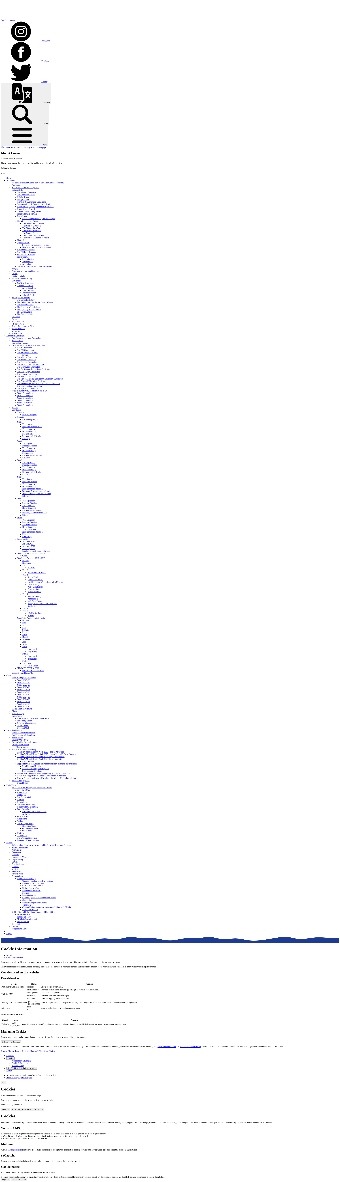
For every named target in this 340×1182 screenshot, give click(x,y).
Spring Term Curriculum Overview (42, 603)
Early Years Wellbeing (26, 809)
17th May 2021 (28, 548)
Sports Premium (18, 328)
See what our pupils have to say (35, 245)
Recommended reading (32, 455)
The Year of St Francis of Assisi (35, 238)
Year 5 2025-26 (23, 690)
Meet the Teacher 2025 (32, 426)
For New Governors (25, 283)
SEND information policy (28, 919)
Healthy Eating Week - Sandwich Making (45, 582)
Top (3, 1082)
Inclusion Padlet (23, 914)
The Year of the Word (31, 228)
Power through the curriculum (34, 902)
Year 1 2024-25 (23, 694)
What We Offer (23, 790)
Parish (14, 319)
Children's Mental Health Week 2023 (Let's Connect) (39, 759)
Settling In (21, 795)
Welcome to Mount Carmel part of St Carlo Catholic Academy (38, 183)
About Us (10, 180)
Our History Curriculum (27, 374)
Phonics (15, 407)
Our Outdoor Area (30, 828)
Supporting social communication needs (39, 898)
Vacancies (16, 331)
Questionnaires (23, 242)
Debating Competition (26, 723)
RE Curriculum (23, 197)
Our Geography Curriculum (28, 371)
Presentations (17, 876)
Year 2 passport (28, 443)
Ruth (24, 623)
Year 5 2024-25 (23, 704)
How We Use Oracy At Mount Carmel (33, 718)
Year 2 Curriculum (25, 395)
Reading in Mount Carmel (33, 883)
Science (31, 615)
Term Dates (16, 924)
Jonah (24, 646)
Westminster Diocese (26, 250)
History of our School (21, 297)
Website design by (19, 1078)
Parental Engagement (20, 780)
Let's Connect (28, 761)
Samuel (25, 630)
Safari (46, 1051)
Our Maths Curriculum (26, 360)
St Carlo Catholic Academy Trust (25, 187)
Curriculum (22, 802)
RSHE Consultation (20, 847)
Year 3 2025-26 (23, 685)
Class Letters (33, 666)
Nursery (20, 412)
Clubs (14, 711)
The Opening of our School (28, 307)
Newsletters (17, 871)
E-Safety (26, 438)
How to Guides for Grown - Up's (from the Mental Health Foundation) (46, 778)
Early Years (11, 785)
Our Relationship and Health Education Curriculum (38, 383)
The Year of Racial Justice (33, 223)
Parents (9, 843)
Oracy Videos (23, 725)
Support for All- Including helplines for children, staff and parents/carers (47, 764)
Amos (24, 644)
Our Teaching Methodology (23, 735)
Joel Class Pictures (35, 601)
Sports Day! (33, 577)
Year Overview (28, 429)
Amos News (33, 599)
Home (9, 178)
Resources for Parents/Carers (34, 811)
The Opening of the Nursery (29, 309)
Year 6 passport (28, 520)
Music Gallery (18, 713)
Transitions (26, 905)
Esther (25, 632)
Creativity (10, 675)
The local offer (23, 921)
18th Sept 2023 (28, 541)
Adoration (26, 264)
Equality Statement (19, 864)
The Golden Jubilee (25, 314)
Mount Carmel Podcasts (22, 709)
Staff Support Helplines (32, 771)
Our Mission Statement (26, 192)
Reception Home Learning (28, 840)
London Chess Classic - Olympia (36, 551)
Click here (32, 529)
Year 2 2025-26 (23, 682)
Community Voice (19, 857)
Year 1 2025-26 (23, 680)
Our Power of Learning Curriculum (26, 338)
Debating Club (23, 728)
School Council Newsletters (23, 733)
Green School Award (26, 209)
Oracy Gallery (18, 716)
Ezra (24, 627)
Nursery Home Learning (27, 807)
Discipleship (22, 216)
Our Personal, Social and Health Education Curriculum (40, 379)
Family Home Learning (27, 214)
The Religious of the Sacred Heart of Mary (35, 302)
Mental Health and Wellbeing (24, 749)
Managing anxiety (29, 895)
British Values (17, 737)
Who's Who (17, 333)
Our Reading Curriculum (27, 352)
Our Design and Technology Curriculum (34, 369)
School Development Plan (23, 326)
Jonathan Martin (29, 293)
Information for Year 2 (37, 572)
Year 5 (19, 498)
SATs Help (26, 536)
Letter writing (33, 584)
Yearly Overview (29, 525)
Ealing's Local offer (30, 888)
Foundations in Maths (31, 890)
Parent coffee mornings (26, 878)
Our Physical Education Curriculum (32, 381)
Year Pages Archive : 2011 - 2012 (31, 618)
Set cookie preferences (11, 1042)
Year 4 (19, 477)
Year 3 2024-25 (23, 699)
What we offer (23, 816)
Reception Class (29, 826)
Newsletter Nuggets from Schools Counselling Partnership (41, 776)
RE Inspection (18, 324)
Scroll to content (8, 20)
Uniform (20, 799)
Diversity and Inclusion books (34, 513)
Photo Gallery (23, 240)
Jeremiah (26, 639)
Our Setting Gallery (25, 797)
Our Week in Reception (27, 838)
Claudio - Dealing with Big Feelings (37, 881)
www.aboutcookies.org (167, 1046)
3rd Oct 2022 (27, 544)
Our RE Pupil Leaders (26, 252)
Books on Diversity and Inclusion (36, 491)
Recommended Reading (32, 436)
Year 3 (19, 460)
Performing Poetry (24, 721)
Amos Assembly (34, 596)
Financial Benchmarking (22, 278)
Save (24, 1180)
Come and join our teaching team (25, 271)
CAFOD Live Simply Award (29, 211)
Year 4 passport (28, 479)
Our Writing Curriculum (27, 357)
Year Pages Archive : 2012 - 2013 (31, 558)
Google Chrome (8, 1051)
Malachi (25, 661)
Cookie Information (14, 958)
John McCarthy (28, 295)
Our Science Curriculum (27, 362)
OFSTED (16, 316)
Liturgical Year (23, 199)
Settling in (21, 821)
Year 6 (19, 517)
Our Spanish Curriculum (27, 388)
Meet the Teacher (29, 446)
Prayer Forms (22, 257)
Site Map (10, 1055)
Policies (10, 1058)
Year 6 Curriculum (25, 405)
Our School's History (26, 300)
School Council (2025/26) (22, 673)
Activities (26, 814)
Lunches (15, 866)
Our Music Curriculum (26, 376)
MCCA (15, 869)
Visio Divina (27, 261)
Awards (15, 269)
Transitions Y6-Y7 (30, 909)
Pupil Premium (18, 321)
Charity (15, 273)
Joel (24, 642)
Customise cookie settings (32, 1109)
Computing (27, 900)
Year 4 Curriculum (25, 400)
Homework (32, 649)
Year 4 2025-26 (23, 687)
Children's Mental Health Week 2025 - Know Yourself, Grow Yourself (46, 754)
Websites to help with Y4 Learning (36, 493)
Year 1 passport (28, 424)
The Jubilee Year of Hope (33, 235)
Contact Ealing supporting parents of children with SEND (46, 907)
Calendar (15, 854)
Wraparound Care (19, 929)
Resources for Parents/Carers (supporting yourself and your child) (44, 773)
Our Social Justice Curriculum (29, 386)
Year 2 (19, 441)
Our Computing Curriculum (28, 367)
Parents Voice (17, 874)
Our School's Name (25, 305)
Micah (25, 654)
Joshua (25, 625)
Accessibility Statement (21, 1061)
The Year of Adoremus (31, 230)
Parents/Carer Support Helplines (35, 768)
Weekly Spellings (35, 613)
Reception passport (30, 419)
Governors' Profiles (25, 285)
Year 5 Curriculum (25, 403)
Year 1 (19, 422)
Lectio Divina (28, 259)
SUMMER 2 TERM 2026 (28, 668)
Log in (9, 933)
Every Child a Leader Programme (26, 742)
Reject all (5, 1109)
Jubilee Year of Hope (26, 254)
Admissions (22, 792)
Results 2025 (17, 340)
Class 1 (25, 556)
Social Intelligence (14, 730)
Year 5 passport (28, 501)
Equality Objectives (20, 740)
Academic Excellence (15, 336)
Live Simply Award (20, 747)
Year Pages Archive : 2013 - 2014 (31, 553)
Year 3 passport (28, 462)
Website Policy (18, 1065)
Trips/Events (22, 539)
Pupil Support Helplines (32, 766)
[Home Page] (23, 147)
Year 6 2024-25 (23, 706)
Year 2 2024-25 (23, 697)
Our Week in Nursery (26, 804)
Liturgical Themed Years (27, 221)
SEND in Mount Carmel (32, 886)
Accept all (16, 1109)
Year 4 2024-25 (23, 701)
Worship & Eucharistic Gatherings (31, 202)
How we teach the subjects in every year (29, 345)
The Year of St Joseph (31, 226)
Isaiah (24, 635)
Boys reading (33, 589)
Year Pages (16, 410)
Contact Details (18, 276)
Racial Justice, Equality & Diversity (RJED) (35, 207)
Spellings (31, 606)
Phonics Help (28, 434)
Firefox (52, 1051)
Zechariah (26, 663)
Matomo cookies (15, 1150)
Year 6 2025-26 (23, 692)
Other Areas (27, 831)
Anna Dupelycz (29, 288)
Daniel (25, 637)
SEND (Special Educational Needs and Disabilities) (33, 912)
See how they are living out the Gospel (38, 218)
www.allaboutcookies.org (190, 1046)
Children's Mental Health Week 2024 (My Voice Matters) (41, 756)
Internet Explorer (22, 1051)
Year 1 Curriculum (25, 393)
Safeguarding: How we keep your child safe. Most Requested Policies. (41, 845)
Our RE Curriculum (25, 350)
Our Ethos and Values (26, 195)
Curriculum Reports (20, 343)
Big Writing (32, 651)
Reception (21, 417)
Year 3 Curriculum (25, 398)
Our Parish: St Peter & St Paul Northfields (34, 266)
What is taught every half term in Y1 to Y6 (29, 391)
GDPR (15, 862)
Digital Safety (23, 783)
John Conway (28, 290)
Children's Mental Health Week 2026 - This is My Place (40, 752)
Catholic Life (17, 190)
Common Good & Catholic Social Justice (34, 204)
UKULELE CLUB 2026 (33, 670)
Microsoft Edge (36, 1051)
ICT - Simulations (35, 587)
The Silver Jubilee (24, 312)
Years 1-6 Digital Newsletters (24, 678)
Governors (16, 281)
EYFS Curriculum (24, 348)
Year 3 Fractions (34, 591)
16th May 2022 (28, 546)
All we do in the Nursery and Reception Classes (32, 788)
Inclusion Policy (24, 917)
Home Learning (29, 431)
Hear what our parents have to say (36, 247)
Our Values (16, 185)
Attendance (16, 852)
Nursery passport (29, 415)
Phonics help (27, 453)
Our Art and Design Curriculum (30, 364)
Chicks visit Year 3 (35, 580)
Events (25, 355)
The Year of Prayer (30, 233)
